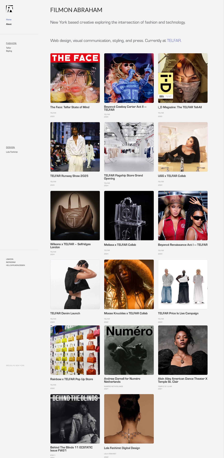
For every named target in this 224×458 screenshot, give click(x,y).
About (8, 24)
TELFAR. (174, 40)
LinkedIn (9, 259)
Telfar (8, 47)
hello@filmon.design (15, 265)
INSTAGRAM (10, 262)
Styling (9, 50)
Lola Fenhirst (12, 151)
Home (8, 19)
